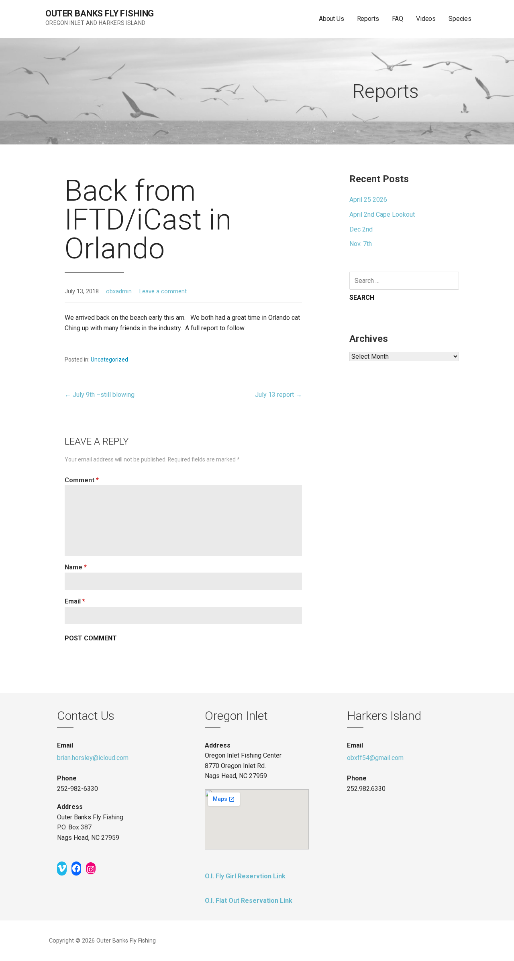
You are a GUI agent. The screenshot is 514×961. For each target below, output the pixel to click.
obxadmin (119, 291)
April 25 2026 (368, 199)
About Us (331, 18)
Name (76, 567)
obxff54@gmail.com (375, 758)
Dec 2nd (361, 229)
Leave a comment (163, 291)
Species (460, 18)
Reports (368, 18)
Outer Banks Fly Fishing (99, 13)
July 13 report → (278, 394)
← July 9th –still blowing (100, 394)
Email (75, 601)
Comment (82, 480)
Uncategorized (109, 359)
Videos (426, 18)
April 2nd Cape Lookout (382, 214)
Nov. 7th (360, 244)
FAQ (398, 18)
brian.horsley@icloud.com (92, 758)
